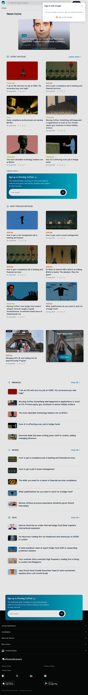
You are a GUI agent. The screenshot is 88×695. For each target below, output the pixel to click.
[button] (44, 347)
